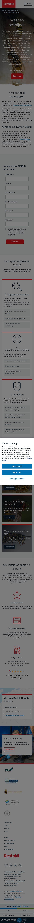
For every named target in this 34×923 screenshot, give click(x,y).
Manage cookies (17, 479)
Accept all (17, 466)
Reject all (17, 472)
